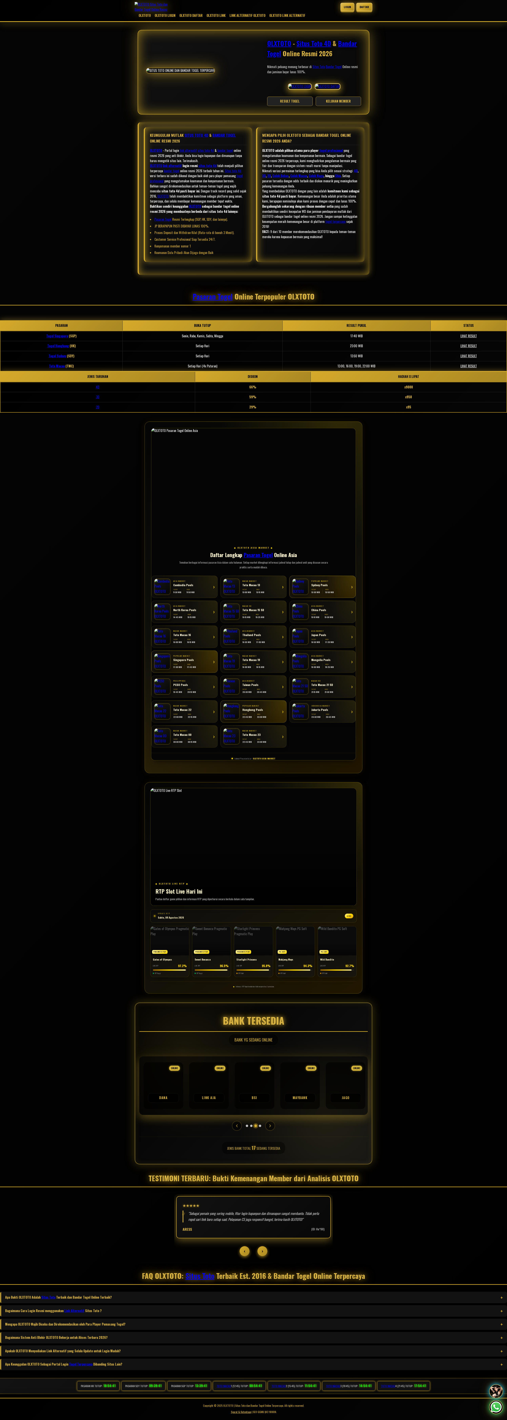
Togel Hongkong (58, 345)
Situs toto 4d (233, 170)
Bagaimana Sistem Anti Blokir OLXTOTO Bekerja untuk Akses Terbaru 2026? (56, 1337)
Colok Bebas (281, 175)
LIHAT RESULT (468, 336)
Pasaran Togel (163, 219)
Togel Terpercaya (80, 1364)
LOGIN (347, 7)
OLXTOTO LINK (216, 15)
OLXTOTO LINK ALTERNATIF (287, 15)
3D (264, 175)
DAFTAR (364, 7)
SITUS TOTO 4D (196, 135)
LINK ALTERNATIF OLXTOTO (247, 15)
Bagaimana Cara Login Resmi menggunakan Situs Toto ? (53, 1310)
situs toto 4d (206, 150)
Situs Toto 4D (313, 43)
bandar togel (225, 150)
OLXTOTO (145, 15)
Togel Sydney (57, 356)
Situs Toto (319, 66)
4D (356, 170)
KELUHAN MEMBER (338, 101)
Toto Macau (57, 366)
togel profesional (331, 150)
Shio (338, 175)
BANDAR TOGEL (224, 135)
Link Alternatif (74, 1310)
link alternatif (188, 150)
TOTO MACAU (224, 1386)
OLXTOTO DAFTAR (191, 15)
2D (269, 175)
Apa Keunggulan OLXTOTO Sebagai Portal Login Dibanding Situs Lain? (63, 1364)
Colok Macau (298, 175)
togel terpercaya (335, 221)
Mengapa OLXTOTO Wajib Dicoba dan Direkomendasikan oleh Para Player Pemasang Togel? (65, 1324)
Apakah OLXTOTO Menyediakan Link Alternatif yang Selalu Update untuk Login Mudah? (63, 1351)
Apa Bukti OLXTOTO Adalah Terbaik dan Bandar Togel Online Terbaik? (58, 1297)
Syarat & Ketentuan (241, 1412)
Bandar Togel (334, 66)
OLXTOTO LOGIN (165, 15)
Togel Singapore (57, 336)
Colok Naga (316, 175)
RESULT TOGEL (290, 101)
